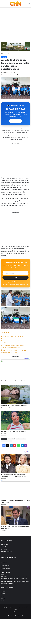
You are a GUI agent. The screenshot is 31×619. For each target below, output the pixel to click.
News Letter (4, 546)
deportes (3, 440)
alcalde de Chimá (11, 438)
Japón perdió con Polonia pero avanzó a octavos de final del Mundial (13, 351)
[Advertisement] (15, 25)
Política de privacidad (6, 551)
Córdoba (3, 591)
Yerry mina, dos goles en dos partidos (13, 336)
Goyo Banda (9, 440)
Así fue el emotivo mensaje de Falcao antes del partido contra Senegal (12, 346)
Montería (3, 593)
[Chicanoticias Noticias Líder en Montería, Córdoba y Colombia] (15, 3)
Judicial (3, 596)
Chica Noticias (5, 72)
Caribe (2, 600)
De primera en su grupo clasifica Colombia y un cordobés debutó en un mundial (12, 341)
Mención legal (4, 544)
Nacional (3, 598)
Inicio (3, 53)
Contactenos (4, 549)
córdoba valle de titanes (21, 438)
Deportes (8, 53)
